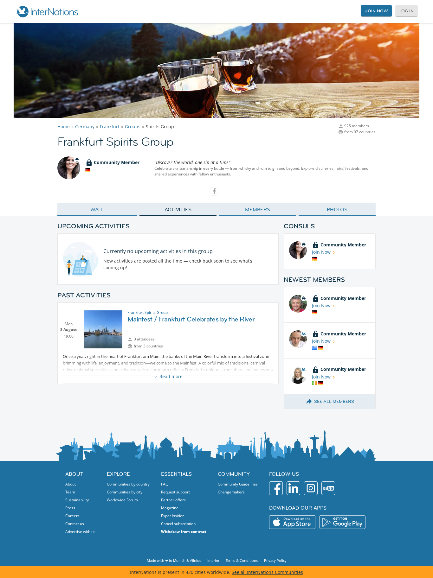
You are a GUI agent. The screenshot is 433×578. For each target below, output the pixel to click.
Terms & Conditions (242, 560)
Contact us (74, 523)
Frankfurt (110, 127)
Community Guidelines (238, 484)
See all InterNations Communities (267, 572)
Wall (97, 209)
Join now (376, 11)
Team (70, 492)
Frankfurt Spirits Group (147, 312)
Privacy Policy (275, 560)
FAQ (164, 484)
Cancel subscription (178, 523)
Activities (178, 209)
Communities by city (124, 492)
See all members (334, 401)
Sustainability (77, 500)
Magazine (169, 508)
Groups (132, 127)
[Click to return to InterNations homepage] (47, 11)
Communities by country (128, 484)
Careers (72, 515)
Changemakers (231, 492)
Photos (337, 209)
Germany (84, 127)
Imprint (213, 560)
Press (70, 508)
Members (257, 209)
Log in (406, 11)
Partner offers (173, 500)
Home (63, 127)
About (70, 484)
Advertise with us (80, 531)
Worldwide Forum (122, 500)
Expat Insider (172, 515)
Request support (175, 492)
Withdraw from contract (183, 531)
